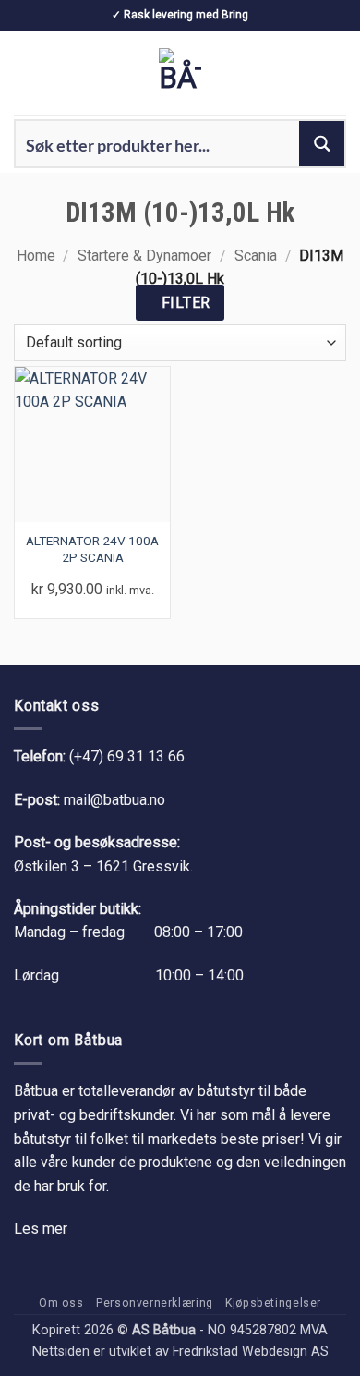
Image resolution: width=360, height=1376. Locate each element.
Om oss (61, 1303)
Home (36, 255)
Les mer (40, 1228)
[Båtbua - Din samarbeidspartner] (180, 73)
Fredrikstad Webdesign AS (251, 1351)
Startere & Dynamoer (144, 255)
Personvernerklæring (154, 1303)
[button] (25, 72)
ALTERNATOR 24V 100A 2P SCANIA (92, 549)
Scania (255, 255)
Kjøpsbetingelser (273, 1303)
